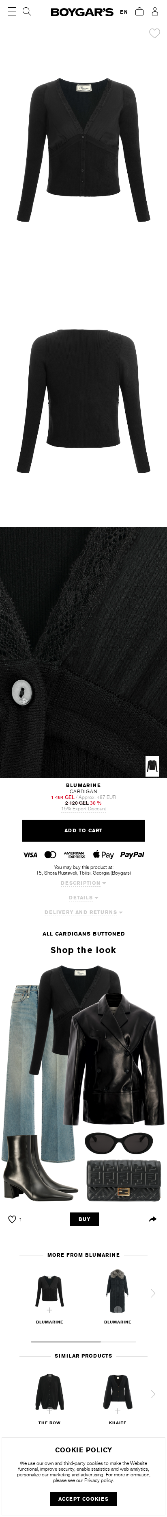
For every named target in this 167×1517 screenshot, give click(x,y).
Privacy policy (98, 1480)
